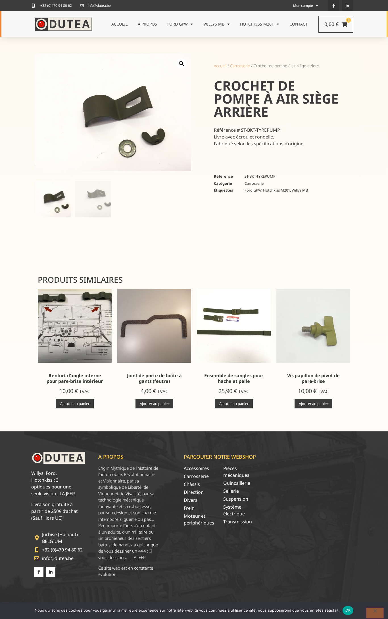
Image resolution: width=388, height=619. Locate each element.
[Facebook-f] (333, 5)
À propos (147, 24)
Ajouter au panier (74, 403)
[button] (181, 63)
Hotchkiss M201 (257, 24)
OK (348, 610)
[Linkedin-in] (347, 5)
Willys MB (213, 24)
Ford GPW (177, 24)
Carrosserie (240, 65)
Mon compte (303, 5)
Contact (298, 24)
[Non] (375, 613)
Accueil (119, 24)
